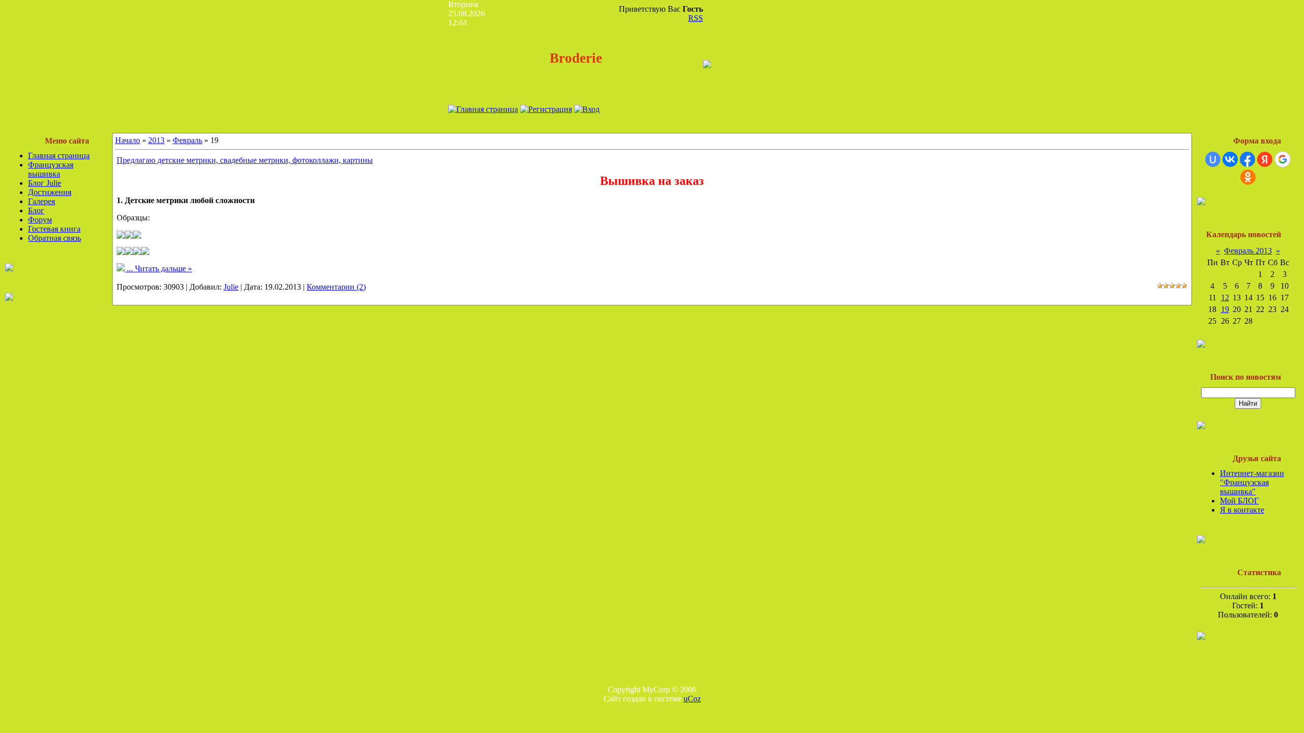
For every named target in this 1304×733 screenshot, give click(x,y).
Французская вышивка (50, 169)
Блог (36, 210)
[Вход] (587, 109)
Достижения (49, 192)
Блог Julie (44, 183)
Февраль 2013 (1248, 250)
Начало (127, 140)
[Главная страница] (483, 109)
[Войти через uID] (1212, 159)
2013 (156, 140)
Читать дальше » (163, 268)
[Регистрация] (546, 109)
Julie (231, 287)
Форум (40, 219)
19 (1225, 309)
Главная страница (59, 155)
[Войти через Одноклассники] (1248, 177)
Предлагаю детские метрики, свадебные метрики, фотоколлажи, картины (245, 160)
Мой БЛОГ (1239, 500)
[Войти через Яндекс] (1264, 159)
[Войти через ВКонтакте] (1230, 159)
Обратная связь (54, 238)
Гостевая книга (54, 228)
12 (1225, 297)
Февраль (187, 140)
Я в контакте (1242, 509)
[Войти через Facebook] (1247, 159)
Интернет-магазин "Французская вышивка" (1252, 482)
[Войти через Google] (1282, 159)
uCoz (692, 698)
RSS (695, 18)
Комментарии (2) (336, 287)
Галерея (41, 201)
